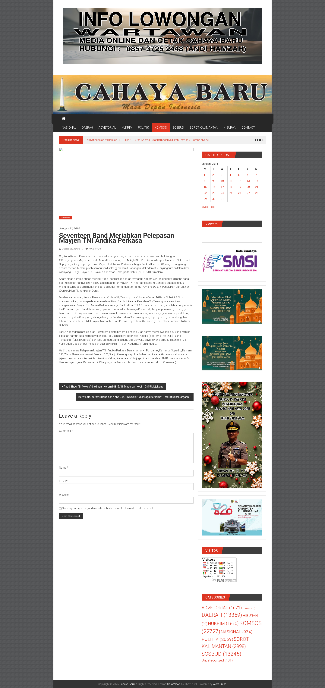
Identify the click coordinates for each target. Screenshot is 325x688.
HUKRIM (126, 127)
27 (248, 192)
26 (239, 192)
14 (256, 180)
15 (205, 186)
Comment (66, 430)
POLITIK (143, 127)
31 (222, 198)
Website (63, 494)
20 (248, 186)
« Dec (205, 206)
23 (213, 192)
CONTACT (248, 127)
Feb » (213, 206)
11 (230, 180)
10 (222, 180)
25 (230, 192)
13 (248, 180)
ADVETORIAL (107, 127)
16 (213, 186)
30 (213, 198)
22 (205, 192)
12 (239, 180)
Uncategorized (217, 660)
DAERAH (87, 127)
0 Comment (95, 248)
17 (222, 186)
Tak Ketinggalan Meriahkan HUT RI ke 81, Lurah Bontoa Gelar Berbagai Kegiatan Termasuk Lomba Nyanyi (147, 139)
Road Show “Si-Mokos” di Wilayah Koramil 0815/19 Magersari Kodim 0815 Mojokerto (113, 386)
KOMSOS (161, 127)
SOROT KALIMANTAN (204, 127)
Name (63, 467)
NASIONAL (69, 127)
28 (256, 192)
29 (205, 198)
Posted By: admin (71, 248)
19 (239, 186)
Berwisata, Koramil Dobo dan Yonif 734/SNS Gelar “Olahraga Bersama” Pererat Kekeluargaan (133, 396)
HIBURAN (230, 127)
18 (230, 186)
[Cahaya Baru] (63, 118)
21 (256, 186)
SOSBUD (178, 127)
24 (222, 192)
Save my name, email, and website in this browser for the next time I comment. (108, 508)
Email (63, 481)
